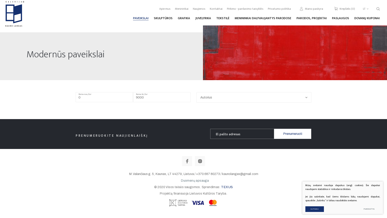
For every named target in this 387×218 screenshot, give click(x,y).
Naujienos (199, 8)
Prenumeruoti (292, 133)
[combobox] (254, 97)
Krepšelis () (347, 8)
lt (364, 8)
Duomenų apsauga (195, 180)
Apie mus (165, 8)
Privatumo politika (279, 8)
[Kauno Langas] (14, 16)
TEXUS (227, 187)
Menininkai (181, 8)
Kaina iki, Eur (142, 94)
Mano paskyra (314, 8)
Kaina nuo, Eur (85, 94)
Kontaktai (216, 8)
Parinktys (369, 209)
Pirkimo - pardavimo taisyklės (245, 8)
